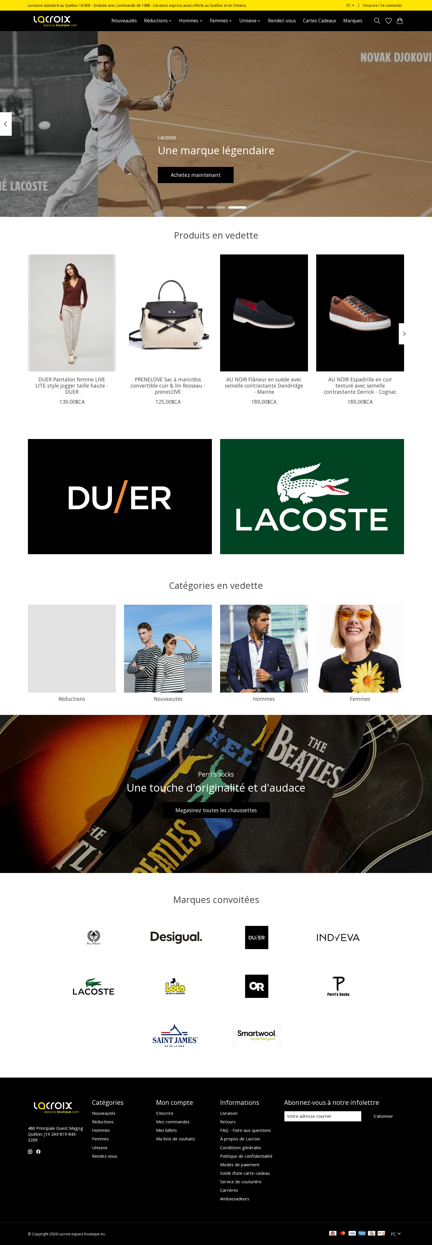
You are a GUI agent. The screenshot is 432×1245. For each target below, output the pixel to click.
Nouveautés (124, 21)
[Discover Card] (381, 1234)
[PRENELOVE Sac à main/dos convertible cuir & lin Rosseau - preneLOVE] (168, 312)
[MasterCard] (342, 1234)
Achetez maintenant (196, 174)
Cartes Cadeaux (319, 21)
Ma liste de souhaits (175, 1139)
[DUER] (257, 938)
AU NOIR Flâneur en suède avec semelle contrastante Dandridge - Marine (264, 385)
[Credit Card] (371, 1234)
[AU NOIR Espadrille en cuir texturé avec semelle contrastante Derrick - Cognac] (360, 312)
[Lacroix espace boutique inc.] (55, 21)
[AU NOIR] (93, 938)
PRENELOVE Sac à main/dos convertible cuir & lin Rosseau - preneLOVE (168, 385)
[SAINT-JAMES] (175, 1036)
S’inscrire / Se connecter (382, 5)
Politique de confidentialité (246, 1156)
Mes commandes (173, 1122)
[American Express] (362, 1234)
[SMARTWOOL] (257, 1036)
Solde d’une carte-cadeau (245, 1173)
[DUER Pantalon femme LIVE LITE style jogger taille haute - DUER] (72, 312)
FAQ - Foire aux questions (245, 1130)
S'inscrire (164, 1113)
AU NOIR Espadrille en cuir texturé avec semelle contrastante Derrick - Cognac (360, 385)
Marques (352, 21)
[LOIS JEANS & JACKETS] (175, 987)
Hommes (264, 698)
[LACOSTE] (93, 987)
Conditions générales (240, 1147)
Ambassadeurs (234, 1199)
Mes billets (166, 1130)
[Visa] (352, 1234)
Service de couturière (241, 1181)
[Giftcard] (332, 1234)
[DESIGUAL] (175, 938)
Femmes (360, 698)
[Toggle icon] (377, 21)
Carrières (229, 1190)
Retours (228, 1122)
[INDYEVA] (338, 938)
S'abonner (383, 1116)
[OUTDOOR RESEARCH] (257, 987)
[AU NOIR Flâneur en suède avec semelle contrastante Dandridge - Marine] (264, 312)
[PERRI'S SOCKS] (338, 987)
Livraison (228, 1113)
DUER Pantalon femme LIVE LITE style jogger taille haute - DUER (72, 385)
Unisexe (100, 1147)
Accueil (97, 21)
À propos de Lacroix (240, 1139)
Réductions (71, 698)
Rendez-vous (282, 21)
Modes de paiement (239, 1164)
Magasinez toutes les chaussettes (216, 810)
